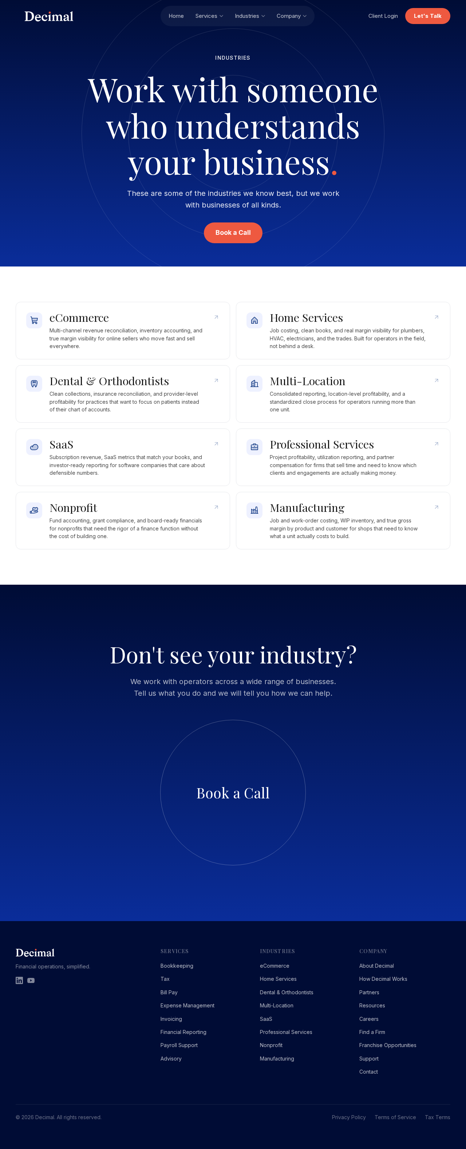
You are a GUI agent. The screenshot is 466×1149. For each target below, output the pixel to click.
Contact (368, 1072)
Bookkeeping (177, 966)
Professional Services (286, 1032)
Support (369, 1058)
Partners (369, 992)
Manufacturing (277, 1058)
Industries (247, 15)
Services (206, 15)
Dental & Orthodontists (286, 992)
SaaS (266, 1019)
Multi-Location (276, 1005)
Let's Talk (428, 15)
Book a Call (233, 232)
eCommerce (274, 966)
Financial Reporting (183, 1032)
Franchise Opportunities (387, 1045)
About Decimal (376, 966)
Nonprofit (271, 1045)
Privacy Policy (349, 1117)
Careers (369, 1019)
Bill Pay (169, 992)
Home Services (278, 979)
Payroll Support (179, 1045)
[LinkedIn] (19, 980)
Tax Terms (437, 1117)
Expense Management (187, 1005)
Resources (372, 1005)
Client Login (383, 15)
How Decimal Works (383, 979)
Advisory (171, 1058)
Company (289, 15)
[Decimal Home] (88, 16)
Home (176, 15)
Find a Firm (372, 1032)
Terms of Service (395, 1117)
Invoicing (171, 1019)
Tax (165, 979)
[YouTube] (31, 980)
